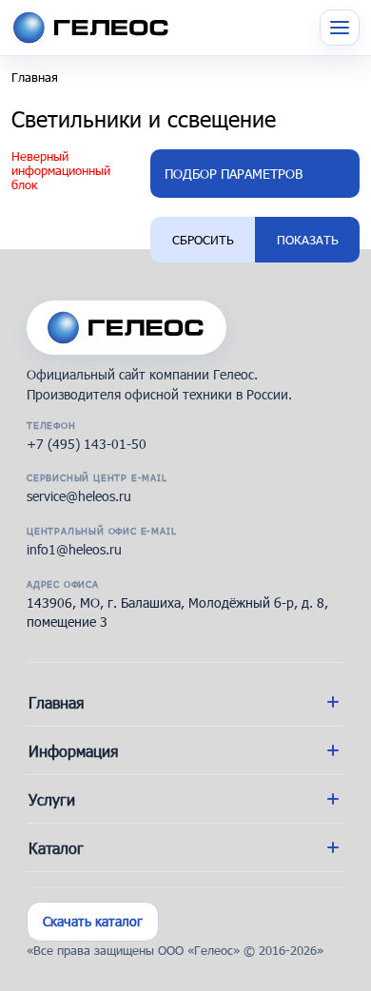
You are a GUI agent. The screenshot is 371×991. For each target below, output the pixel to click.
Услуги (52, 799)
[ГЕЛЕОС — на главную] (126, 319)
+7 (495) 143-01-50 (86, 444)
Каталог (56, 848)
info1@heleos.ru (74, 549)
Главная (34, 77)
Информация (73, 751)
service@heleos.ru (79, 496)
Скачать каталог (93, 921)
